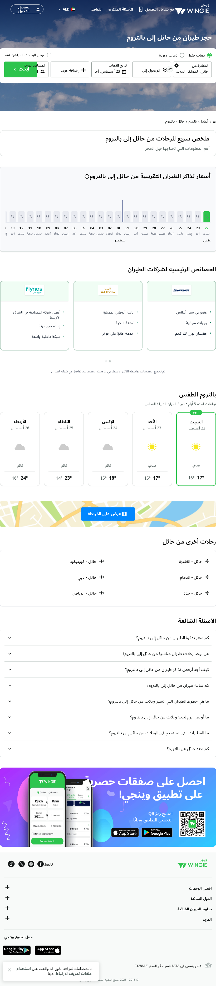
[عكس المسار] (169, 70)
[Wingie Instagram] (31, 865)
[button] (206, 216)
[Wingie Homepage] (193, 9)
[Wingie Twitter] (21, 865)
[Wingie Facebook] (40, 865)
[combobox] (192, 71)
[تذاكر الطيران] (214, 122)
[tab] (110, 361)
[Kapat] (9, 970)
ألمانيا (204, 121)
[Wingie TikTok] (11, 865)
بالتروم (193, 121)
